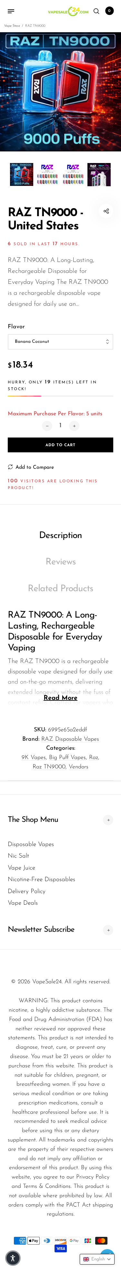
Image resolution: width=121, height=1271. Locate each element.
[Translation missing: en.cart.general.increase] (74, 426)
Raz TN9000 (49, 767)
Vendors (78, 767)
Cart (109, 11)
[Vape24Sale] (67, 11)
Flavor (16, 327)
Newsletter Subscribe (41, 930)
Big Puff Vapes (67, 758)
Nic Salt (18, 856)
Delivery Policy (26, 892)
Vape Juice (21, 868)
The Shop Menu (33, 820)
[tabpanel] (60, 91)
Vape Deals (23, 903)
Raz (93, 758)
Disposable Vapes (31, 845)
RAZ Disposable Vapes (70, 739)
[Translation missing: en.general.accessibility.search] (96, 11)
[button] (97, 1259)
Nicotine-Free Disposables (41, 880)
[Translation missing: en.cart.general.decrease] (47, 426)
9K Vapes (34, 758)
